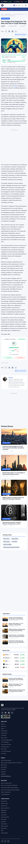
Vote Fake (21, 357)
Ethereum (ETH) (4, 803)
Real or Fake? (4, 737)
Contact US (3, 726)
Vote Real (9, 357)
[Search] (11, 5)
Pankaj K (10, 377)
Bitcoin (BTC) (4, 801)
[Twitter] (6, 31)
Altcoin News (4, 767)
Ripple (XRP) (4, 810)
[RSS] (12, 713)
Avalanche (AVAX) (7, 544)
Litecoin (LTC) (4, 805)
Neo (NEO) (3, 821)
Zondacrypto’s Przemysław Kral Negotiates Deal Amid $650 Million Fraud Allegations (17, 642)
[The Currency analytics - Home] (2, 5)
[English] (14, 5)
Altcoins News (8, 14)
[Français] (16, 5)
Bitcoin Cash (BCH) (5, 808)
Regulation (3, 774)
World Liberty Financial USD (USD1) (11, 547)
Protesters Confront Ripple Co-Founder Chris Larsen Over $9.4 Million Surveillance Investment (13, 448)
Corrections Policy (5, 746)
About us (3, 724)
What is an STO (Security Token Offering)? (10, 789)
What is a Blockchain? (6, 792)
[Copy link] (16, 31)
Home (2, 14)
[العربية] (19, 5)
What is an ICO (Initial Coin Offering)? (9, 785)
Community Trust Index (6, 744)
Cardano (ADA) (4, 832)
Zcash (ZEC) (4, 814)
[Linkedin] (12, 31)
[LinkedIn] (9, 713)
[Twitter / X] (2, 713)
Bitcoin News (6, 538)
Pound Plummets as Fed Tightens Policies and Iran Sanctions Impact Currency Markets (17, 636)
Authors (2, 728)
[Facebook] (9, 31)
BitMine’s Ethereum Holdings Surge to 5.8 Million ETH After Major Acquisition (17, 630)
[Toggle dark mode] (22, 5)
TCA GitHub (3, 735)
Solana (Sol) (3, 819)
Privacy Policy (4, 733)
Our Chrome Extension (6, 751)
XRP (2, 830)
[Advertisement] (14, 146)
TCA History (3, 753)
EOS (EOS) (3, 812)
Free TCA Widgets (5, 742)
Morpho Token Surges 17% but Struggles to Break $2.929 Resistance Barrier (16, 625)
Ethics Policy (4, 749)
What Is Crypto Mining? (6, 760)
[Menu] (25, 5)
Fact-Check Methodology (6, 739)
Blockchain (3, 771)
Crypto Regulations (5, 794)
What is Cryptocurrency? (6, 783)
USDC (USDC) (15, 538)
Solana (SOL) (4, 828)
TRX (15, 86)
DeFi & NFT (14, 541)
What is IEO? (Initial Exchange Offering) (9, 787)
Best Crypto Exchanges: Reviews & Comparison (11, 762)
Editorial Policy (4, 730)
